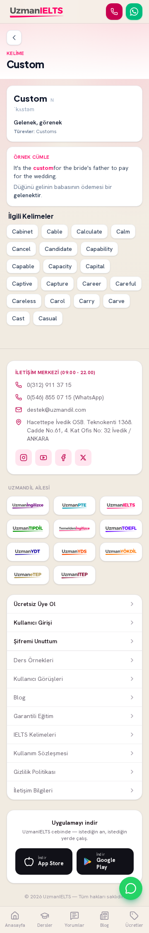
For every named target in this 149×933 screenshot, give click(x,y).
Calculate (89, 231)
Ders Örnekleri (33, 660)
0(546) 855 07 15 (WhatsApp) (65, 397)
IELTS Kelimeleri (35, 734)
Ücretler (134, 925)
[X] (83, 457)
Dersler (45, 925)
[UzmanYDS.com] (74, 551)
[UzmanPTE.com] (74, 505)
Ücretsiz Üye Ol (34, 604)
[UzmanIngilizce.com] (28, 505)
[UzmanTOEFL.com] (121, 528)
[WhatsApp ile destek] (130, 888)
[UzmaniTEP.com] (74, 575)
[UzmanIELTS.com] (121, 505)
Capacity (60, 266)
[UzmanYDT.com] (28, 551)
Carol (57, 301)
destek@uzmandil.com (56, 409)
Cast (18, 318)
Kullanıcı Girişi (33, 622)
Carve (116, 301)
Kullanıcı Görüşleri (38, 678)
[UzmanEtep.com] (28, 575)
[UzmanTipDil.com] (28, 528)
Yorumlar (74, 925)
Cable (54, 231)
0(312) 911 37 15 (49, 385)
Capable (23, 266)
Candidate (58, 249)
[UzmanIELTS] (37, 11)
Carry (86, 301)
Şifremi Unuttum (35, 641)
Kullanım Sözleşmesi (41, 753)
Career (91, 283)
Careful (125, 283)
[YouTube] (43, 457)
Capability (99, 249)
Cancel (21, 249)
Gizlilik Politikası (34, 772)
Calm (123, 231)
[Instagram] (23, 457)
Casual (47, 318)
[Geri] (14, 37)
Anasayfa (15, 925)
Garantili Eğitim (33, 716)
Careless (24, 301)
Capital (95, 266)
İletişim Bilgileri (33, 790)
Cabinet (22, 231)
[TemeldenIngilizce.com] (74, 528)
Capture (57, 283)
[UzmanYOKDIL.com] (121, 551)
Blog (19, 697)
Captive (22, 283)
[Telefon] (114, 11)
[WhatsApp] (134, 11)
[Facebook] (63, 457)
